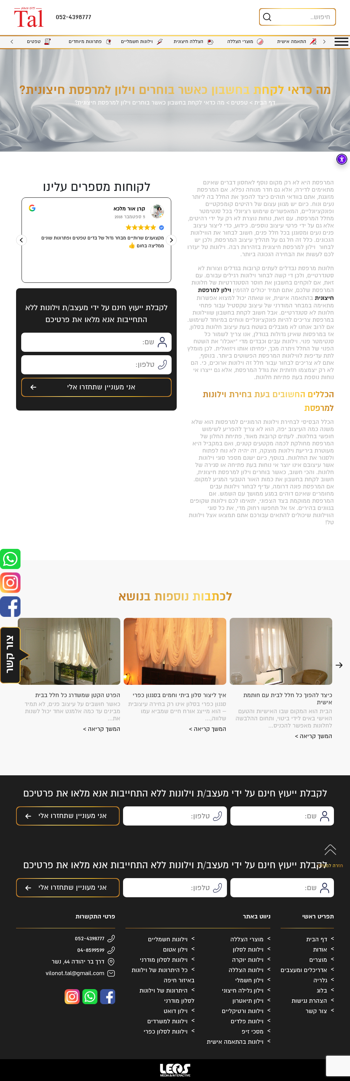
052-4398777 (89, 938)
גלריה (320, 980)
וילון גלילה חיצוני (243, 990)
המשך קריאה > (313, 736)
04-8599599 (90, 950)
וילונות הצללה (246, 970)
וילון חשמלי (249, 980)
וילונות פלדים (247, 1021)
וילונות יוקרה (248, 960)
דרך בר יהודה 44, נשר (78, 961)
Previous (324, 41)
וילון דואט (176, 1011)
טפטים (239, 102)
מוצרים (318, 960)
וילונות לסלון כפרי (166, 1031)
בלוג (322, 990)
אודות (320, 949)
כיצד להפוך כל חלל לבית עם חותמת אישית (287, 699)
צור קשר (316, 1011)
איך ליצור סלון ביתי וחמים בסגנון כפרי (179, 695)
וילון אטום (175, 949)
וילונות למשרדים (167, 1021)
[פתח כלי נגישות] (341, 159)
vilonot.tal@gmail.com (75, 973)
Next (12, 41)
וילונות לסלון (248, 949)
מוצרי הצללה (247, 939)
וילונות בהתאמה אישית (235, 1041)
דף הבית (264, 102)
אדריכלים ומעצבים (304, 970)
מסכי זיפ (253, 1031)
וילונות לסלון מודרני (164, 960)
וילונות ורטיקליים (243, 1011)
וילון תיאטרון (248, 1000)
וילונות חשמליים (168, 939)
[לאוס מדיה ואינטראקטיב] (175, 1070)
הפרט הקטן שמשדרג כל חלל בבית (77, 695)
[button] (171, 240)
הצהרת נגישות (309, 1000)
